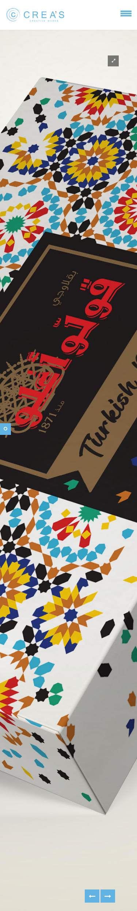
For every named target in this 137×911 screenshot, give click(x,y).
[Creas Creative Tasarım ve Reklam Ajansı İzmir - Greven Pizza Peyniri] (107, 896)
